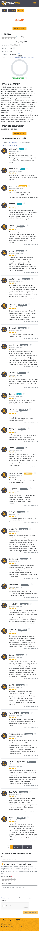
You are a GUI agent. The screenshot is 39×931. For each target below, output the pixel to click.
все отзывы (13, 142)
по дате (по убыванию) (11, 145)
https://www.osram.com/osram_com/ (22, 57)
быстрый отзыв (9, 864)
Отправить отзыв (30, 913)
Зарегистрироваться (8, 898)
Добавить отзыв (19, 28)
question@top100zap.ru (14, 926)
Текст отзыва (6, 884)
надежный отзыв (25, 864)
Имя (3, 856)
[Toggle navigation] (35, 3)
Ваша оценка (6, 876)
